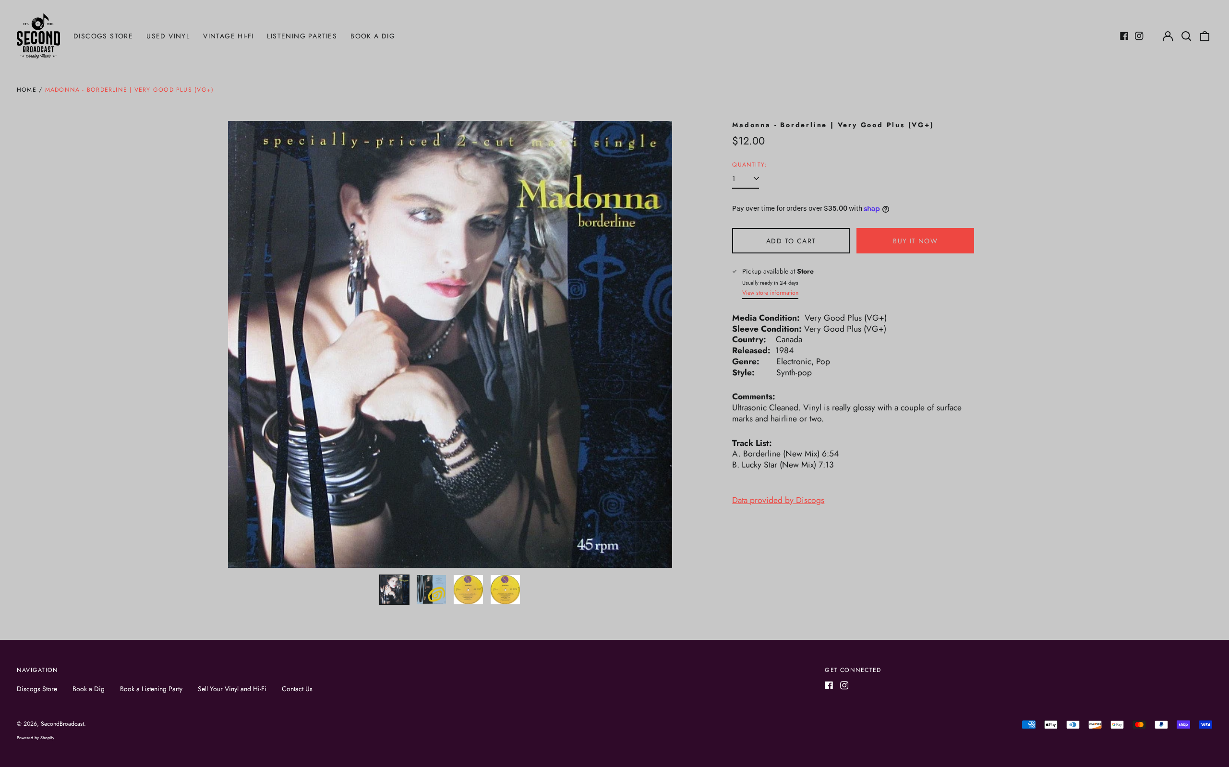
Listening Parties (302, 36)
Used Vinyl (168, 36)
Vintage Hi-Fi (228, 36)
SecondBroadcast (62, 723)
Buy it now (915, 241)
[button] (1186, 36)
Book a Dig (372, 36)
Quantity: (749, 165)
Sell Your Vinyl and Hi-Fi (232, 689)
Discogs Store (103, 36)
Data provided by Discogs (778, 500)
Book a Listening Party (151, 689)
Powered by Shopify (35, 737)
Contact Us (297, 689)
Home (26, 89)
